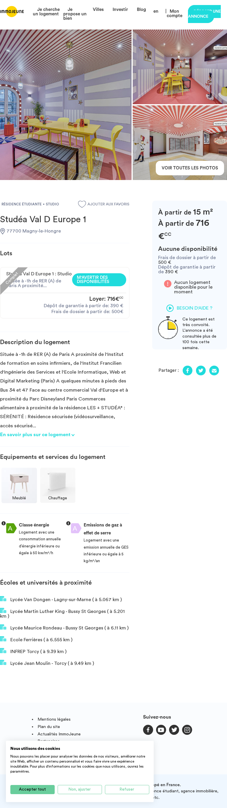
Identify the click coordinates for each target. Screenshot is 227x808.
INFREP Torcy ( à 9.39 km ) (38, 651)
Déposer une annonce (204, 14)
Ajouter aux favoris (108, 204)
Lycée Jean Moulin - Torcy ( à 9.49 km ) (51, 663)
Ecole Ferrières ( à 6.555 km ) (40, 639)
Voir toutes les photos (190, 168)
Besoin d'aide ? (195, 308)
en (155, 11)
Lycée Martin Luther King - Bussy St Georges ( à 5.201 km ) (62, 614)
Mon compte (174, 13)
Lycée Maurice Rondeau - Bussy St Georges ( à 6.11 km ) (69, 628)
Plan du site (49, 726)
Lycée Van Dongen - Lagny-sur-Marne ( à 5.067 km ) (65, 599)
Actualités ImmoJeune (59, 734)
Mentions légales (54, 719)
